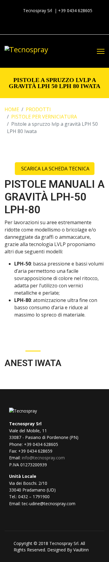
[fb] (53, 27)
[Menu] (100, 51)
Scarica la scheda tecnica (54, 168)
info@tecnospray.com (43, 458)
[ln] (62, 27)
